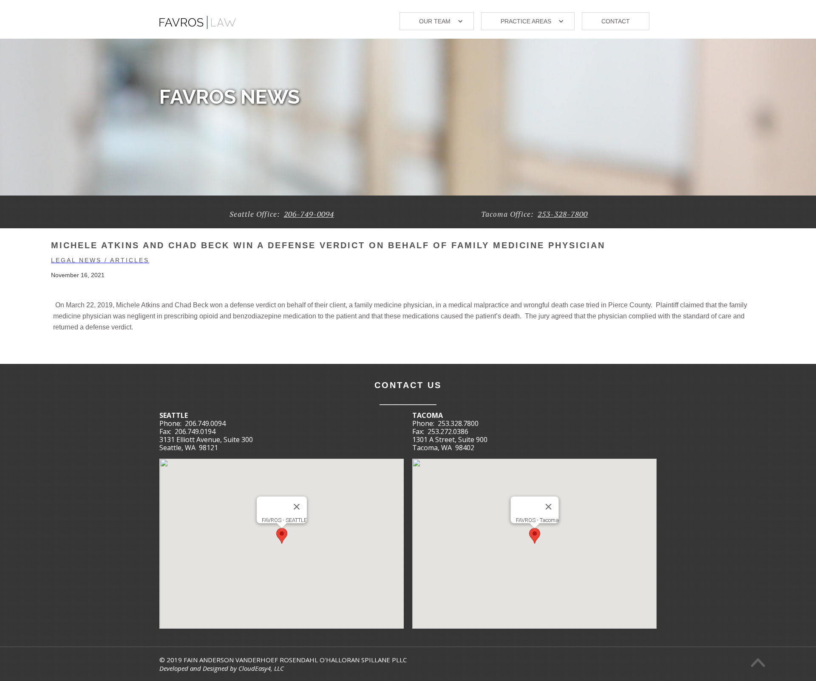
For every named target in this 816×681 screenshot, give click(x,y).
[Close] (296, 507)
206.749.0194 (195, 431)
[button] (437, 21)
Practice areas (526, 21)
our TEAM (434, 21)
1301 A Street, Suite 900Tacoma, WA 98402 (449, 443)
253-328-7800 (563, 214)
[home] (197, 19)
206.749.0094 (205, 423)
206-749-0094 (309, 214)
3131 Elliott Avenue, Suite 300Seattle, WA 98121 (206, 443)
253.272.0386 (448, 431)
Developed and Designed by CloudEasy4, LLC (221, 668)
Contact (615, 21)
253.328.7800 (458, 423)
